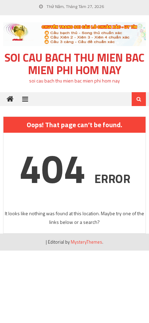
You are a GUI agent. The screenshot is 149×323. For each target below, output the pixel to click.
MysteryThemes (86, 241)
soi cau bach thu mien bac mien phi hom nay (74, 63)
